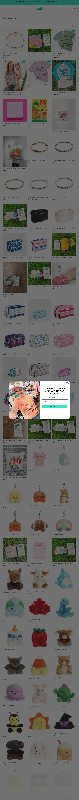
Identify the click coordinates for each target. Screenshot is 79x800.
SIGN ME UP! (54, 406)
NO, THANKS (54, 410)
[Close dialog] (68, 382)
